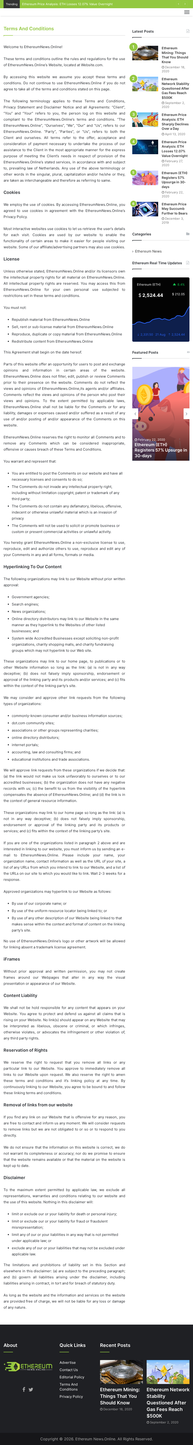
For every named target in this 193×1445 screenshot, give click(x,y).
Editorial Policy (72, 1377)
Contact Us (69, 1370)
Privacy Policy (71, 1396)
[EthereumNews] (26, 15)
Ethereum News (148, 251)
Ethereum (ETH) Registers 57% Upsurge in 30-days (161, 450)
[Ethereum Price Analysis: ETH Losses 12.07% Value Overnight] (145, 147)
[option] (161, 414)
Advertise (68, 1362)
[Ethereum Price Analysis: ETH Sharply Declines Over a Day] (145, 119)
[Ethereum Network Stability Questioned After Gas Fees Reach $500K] (145, 84)
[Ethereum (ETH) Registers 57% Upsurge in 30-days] (145, 178)
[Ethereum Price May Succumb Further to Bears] (145, 209)
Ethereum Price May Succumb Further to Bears (175, 208)
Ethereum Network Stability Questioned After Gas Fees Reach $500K (175, 88)
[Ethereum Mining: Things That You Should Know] (145, 53)
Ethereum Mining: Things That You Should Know (120, 1396)
